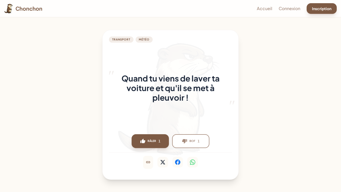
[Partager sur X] (162, 162)
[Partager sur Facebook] (177, 162)
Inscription (321, 8)
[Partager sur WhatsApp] (192, 162)
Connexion (289, 8)
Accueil (264, 8)
